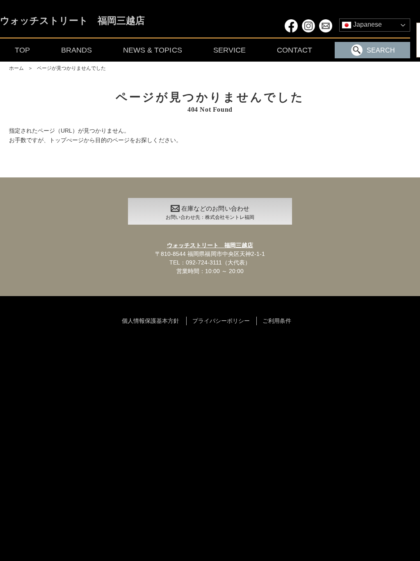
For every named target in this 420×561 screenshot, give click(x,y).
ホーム (16, 68)
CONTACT (294, 50)
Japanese (367, 24)
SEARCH (381, 50)
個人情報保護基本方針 (150, 320)
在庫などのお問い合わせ (210, 213)
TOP (22, 50)
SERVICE (229, 50)
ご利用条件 (276, 320)
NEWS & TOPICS (152, 50)
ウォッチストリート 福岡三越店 (72, 21)
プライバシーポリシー (221, 320)
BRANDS (76, 50)
